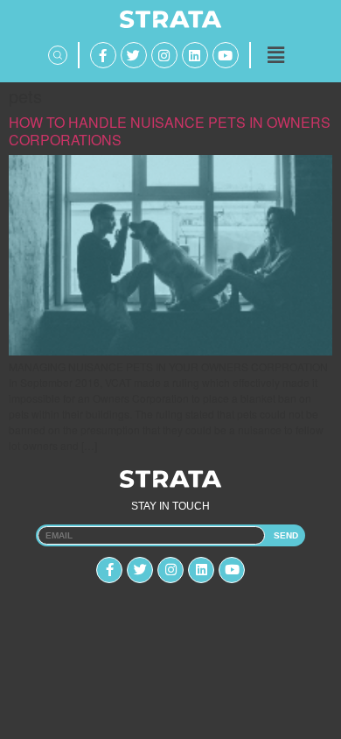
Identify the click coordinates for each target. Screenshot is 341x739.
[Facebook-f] (103, 55)
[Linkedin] (195, 55)
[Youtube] (225, 55)
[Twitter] (134, 55)
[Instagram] (164, 55)
